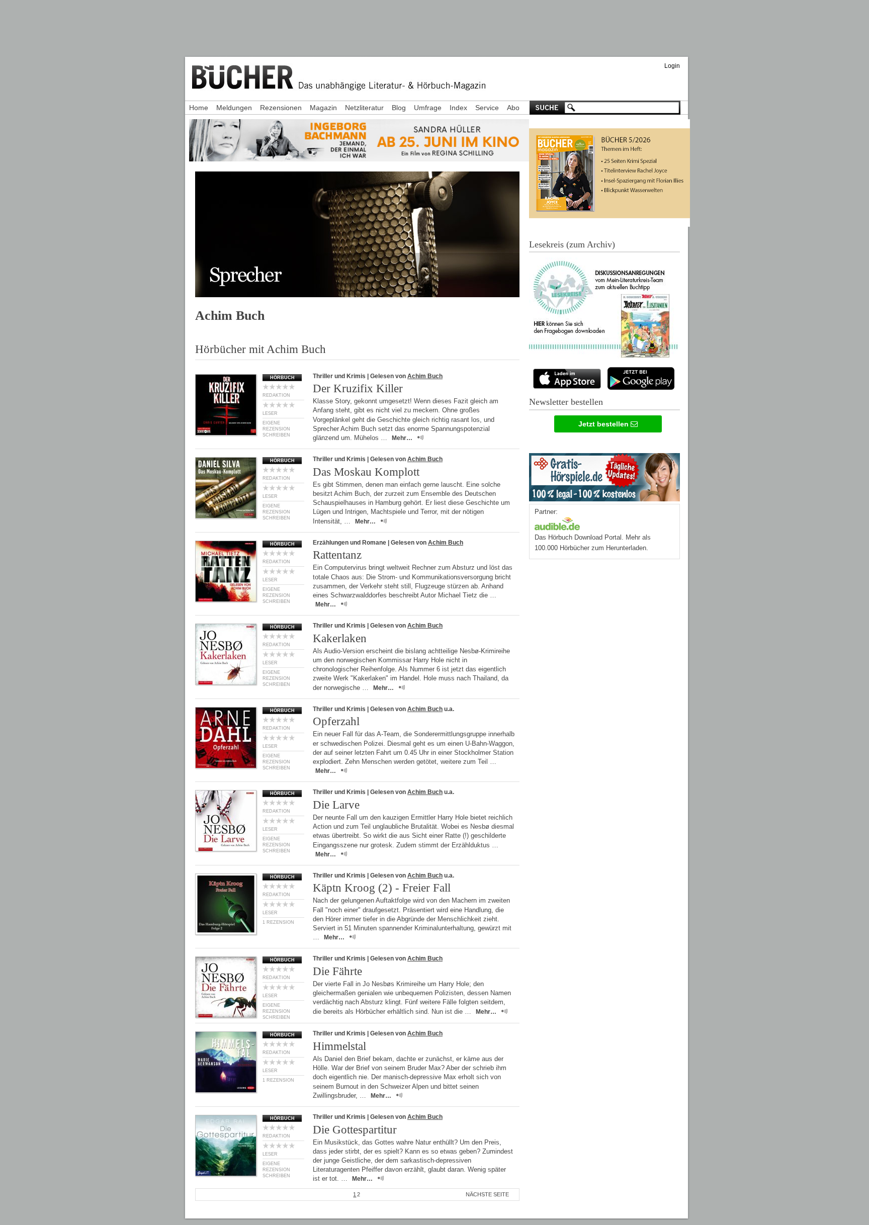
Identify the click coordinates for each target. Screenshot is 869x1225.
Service (487, 108)
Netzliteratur (364, 108)
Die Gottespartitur (355, 1129)
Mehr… (402, 438)
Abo (513, 108)
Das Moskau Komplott (366, 472)
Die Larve (336, 805)
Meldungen (234, 108)
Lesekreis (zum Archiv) (572, 244)
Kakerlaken (340, 638)
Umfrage (428, 108)
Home (198, 108)
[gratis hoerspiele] (604, 475)
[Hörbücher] (557, 523)
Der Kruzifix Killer (358, 388)
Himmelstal (339, 1046)
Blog (399, 108)
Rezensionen (281, 108)
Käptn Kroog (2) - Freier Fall (382, 888)
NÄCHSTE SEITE (487, 1194)
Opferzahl (336, 721)
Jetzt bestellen (604, 424)
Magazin (323, 108)
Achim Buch (425, 376)
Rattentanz (337, 555)
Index (458, 108)
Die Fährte (337, 971)
